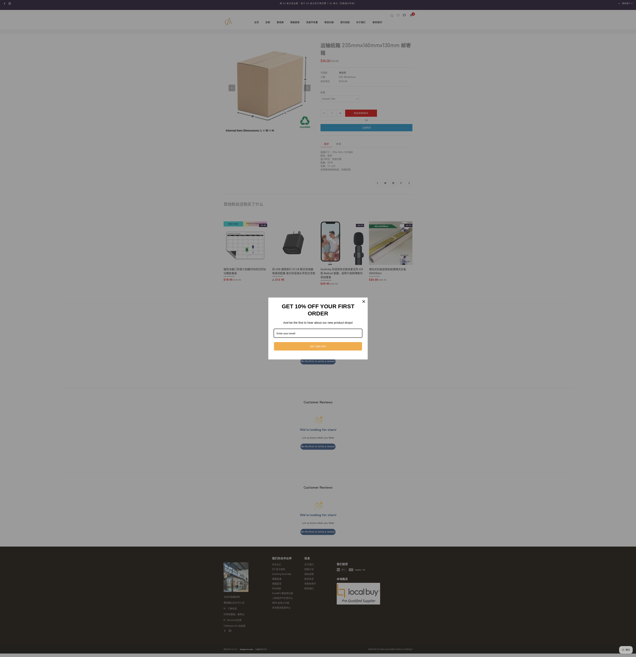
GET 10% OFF (318, 346)
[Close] (364, 301)
